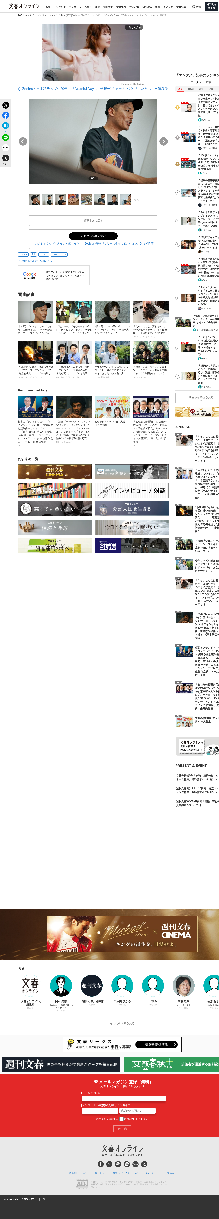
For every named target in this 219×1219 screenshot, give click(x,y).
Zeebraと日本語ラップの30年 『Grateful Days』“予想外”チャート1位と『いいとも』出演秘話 (95, 89)
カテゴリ (74, 6)
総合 (208, 82)
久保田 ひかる (207, 120)
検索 (198, 6)
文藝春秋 (121, 6)
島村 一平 (205, 252)
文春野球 (181, 6)
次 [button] (163, 141)
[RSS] (144, 1164)
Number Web (10, 1199)
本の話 (42, 1199)
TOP (20, 15)
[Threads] (118, 1164)
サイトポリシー (152, 1173)
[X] (109, 1164)
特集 (87, 6)
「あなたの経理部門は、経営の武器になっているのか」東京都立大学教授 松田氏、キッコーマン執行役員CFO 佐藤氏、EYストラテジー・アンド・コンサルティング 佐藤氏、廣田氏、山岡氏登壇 (150, 433)
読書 (157, 6)
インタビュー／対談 (34, 15)
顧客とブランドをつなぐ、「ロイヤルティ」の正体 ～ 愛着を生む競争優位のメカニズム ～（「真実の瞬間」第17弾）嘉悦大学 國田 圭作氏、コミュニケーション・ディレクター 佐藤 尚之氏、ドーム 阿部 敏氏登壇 (35, 433)
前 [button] (23, 141)
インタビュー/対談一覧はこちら (35, 260)
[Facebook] (101, 1164)
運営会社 (171, 1173)
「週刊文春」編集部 (209, 148)
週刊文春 (108, 6)
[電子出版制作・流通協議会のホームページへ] (82, 1184)
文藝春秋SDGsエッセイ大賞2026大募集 (110, 424)
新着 (48, 6)
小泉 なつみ (206, 230)
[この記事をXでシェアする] (5, 106)
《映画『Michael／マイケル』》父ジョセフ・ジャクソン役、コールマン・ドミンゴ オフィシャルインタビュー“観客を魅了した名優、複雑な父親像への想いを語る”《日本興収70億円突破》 (73, 431)
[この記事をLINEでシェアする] (5, 138)
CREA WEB (28, 1199)
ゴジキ (204, 173)
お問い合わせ (99, 1173)
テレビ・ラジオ (59, 254)
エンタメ (51, 15)
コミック (168, 6)
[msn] (135, 1164)
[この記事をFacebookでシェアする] (5, 116)
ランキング (60, 6)
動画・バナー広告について (125, 1173)
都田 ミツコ (206, 358)
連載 (97, 6)
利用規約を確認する (107, 1118)
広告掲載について (77, 1173)
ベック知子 (206, 308)
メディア (44, 254)
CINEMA (147, 6)
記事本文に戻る (93, 220)
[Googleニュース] (127, 1164)
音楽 (33, 254)
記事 (61, 15)
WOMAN (134, 6)
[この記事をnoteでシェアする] (5, 148)
